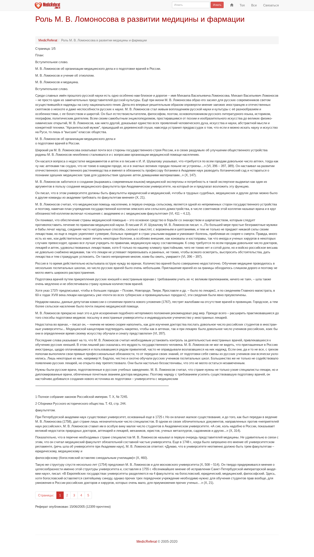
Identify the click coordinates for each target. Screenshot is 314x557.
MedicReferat (47, 40)
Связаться (271, 5)
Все (254, 5)
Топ (242, 5)
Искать (217, 4)
